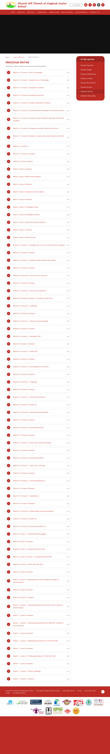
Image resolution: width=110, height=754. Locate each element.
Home (7, 57)
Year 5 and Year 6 (18, 57)
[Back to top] (103, 691)
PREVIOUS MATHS (33, 57)
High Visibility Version (68, 690)
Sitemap (79, 690)
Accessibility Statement (19, 693)
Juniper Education (55, 690)
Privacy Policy (88, 690)
